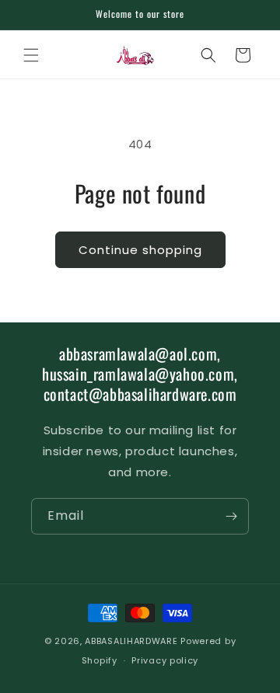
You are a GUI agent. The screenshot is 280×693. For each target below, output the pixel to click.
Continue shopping (140, 250)
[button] (31, 55)
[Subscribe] (231, 516)
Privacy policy (164, 660)
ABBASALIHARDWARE (131, 641)
